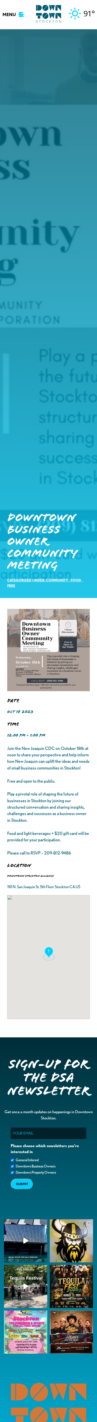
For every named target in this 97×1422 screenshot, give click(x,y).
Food (76, 580)
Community (57, 580)
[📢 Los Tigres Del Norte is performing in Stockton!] (71, 1332)
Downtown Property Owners (36, 1172)
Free (11, 585)
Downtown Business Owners (35, 1166)
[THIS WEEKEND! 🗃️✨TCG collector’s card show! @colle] (25, 1332)
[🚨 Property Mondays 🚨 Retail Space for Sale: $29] (25, 1240)
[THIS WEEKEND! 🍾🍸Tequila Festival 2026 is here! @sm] (71, 1286)
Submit (22, 1184)
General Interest (27, 1160)
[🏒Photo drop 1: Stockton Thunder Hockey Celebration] (71, 1240)
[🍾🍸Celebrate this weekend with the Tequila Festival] (25, 1286)
